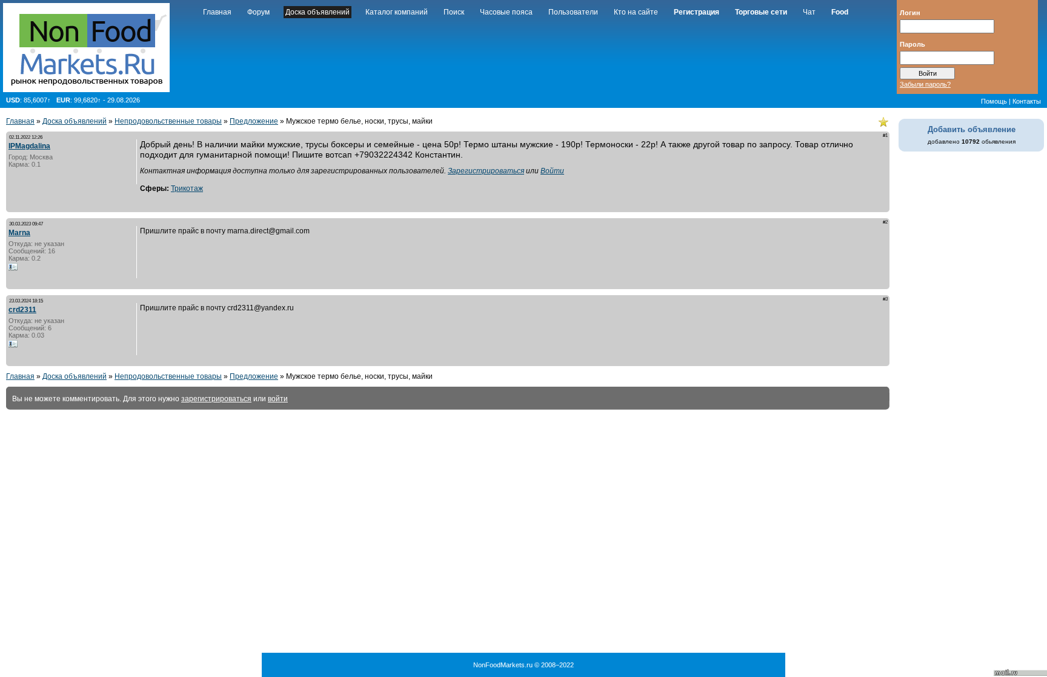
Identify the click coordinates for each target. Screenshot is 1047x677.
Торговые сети (761, 12)
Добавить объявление (971, 129)
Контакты (1026, 101)
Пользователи (573, 12)
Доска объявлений (317, 12)
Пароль (912, 44)
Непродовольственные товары (168, 121)
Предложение (254, 121)
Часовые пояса (506, 12)
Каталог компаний (396, 12)
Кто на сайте (636, 12)
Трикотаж (187, 188)
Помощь (994, 101)
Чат (809, 12)
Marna (19, 232)
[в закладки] (883, 122)
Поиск (454, 12)
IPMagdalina (29, 146)
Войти (552, 171)
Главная (217, 12)
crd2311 (22, 309)
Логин (910, 12)
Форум (258, 12)
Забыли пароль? (925, 84)
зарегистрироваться (216, 399)
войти (278, 399)
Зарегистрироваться (486, 171)
